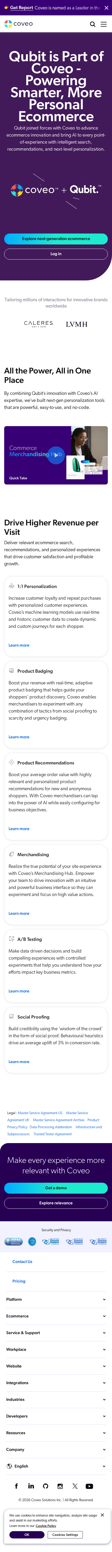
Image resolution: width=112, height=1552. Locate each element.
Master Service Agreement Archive (58, 1120)
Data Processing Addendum (51, 1127)
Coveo (18, 24)
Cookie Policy (46, 1526)
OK (26, 1535)
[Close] (102, 1515)
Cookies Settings (65, 1535)
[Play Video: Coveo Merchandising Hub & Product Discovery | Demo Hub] (56, 455)
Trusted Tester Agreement (53, 1134)
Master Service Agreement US (40, 1113)
